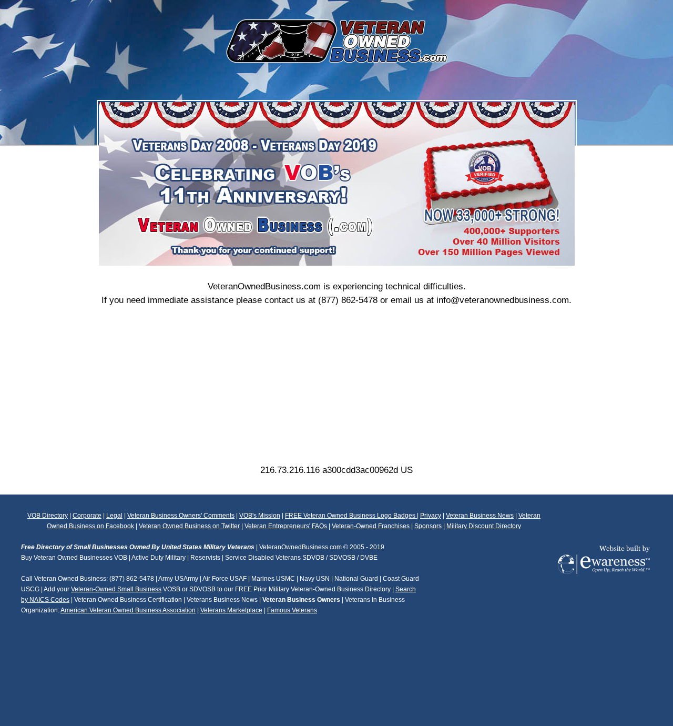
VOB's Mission (259, 515)
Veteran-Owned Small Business (116, 589)
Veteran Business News (480, 515)
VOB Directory (47, 515)
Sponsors (428, 526)
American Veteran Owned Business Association (128, 610)
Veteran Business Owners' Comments (180, 515)
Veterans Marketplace (231, 610)
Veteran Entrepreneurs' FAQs (285, 526)
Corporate (87, 515)
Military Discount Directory (483, 526)
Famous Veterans (292, 610)
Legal (114, 515)
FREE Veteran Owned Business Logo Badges (351, 515)
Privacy (430, 515)
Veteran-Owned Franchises (371, 526)
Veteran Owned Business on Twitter (189, 526)
